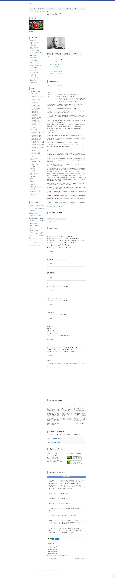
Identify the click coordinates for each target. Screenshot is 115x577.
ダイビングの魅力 (33, 194)
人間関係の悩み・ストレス (37, 162)
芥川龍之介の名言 (33, 57)
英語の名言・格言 (33, 129)
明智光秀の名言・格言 (53, 549)
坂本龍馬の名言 (33, 45)
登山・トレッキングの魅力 (35, 191)
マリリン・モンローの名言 (35, 50)
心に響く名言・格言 (35, 118)
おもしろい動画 (33, 174)
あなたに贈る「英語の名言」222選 (38, 130)
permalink (66, 555)
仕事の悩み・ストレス (36, 161)
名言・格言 (77, 8)
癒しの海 (32, 183)
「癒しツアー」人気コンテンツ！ (56, 73)
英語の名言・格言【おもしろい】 (38, 142)
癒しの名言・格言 (35, 102)
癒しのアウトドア (34, 186)
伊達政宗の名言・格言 (53, 547)
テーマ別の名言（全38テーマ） (57, 438)
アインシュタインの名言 (34, 42)
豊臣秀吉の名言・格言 (53, 551)
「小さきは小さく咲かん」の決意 (35, 233)
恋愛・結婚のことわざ (36, 152)
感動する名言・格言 (35, 120)
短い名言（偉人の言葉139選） (37, 123)
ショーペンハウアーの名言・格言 (79, 558)
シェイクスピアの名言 (34, 58)
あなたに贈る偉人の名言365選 (56, 461)
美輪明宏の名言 (33, 48)
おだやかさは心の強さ (33, 213)
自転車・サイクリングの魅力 (35, 193)
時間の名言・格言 (35, 115)
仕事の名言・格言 (35, 103)
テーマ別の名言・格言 (34, 94)
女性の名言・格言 (35, 112)
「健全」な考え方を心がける (34, 225)
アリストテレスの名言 (34, 72)
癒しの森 (32, 181)
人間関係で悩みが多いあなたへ (35, 223)
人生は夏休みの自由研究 (34, 230)
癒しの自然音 (31, 31)
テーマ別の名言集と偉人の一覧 (56, 71)
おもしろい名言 (34, 126)
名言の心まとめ (33, 159)
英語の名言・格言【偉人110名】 (38, 147)
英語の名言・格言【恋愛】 (37, 135)
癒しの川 (32, 180)
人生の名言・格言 (53, 455)
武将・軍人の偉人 (38, 11)
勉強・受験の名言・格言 (36, 117)
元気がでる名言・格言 (54, 458)
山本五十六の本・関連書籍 (55, 68)
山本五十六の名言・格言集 (55, 64)
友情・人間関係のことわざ (37, 155)
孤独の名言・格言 (35, 114)
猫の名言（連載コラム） (36, 127)
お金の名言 (34, 124)
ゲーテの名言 (32, 79)
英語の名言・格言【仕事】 (37, 138)
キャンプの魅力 (33, 188)
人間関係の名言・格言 (36, 105)
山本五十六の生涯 (53, 61)
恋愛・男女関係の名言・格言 (37, 108)
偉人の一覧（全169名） (55, 442)
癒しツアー (32, 3)
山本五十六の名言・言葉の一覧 (56, 76)
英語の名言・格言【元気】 (37, 136)
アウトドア (61, 8)
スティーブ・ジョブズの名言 (35, 65)
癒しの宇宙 (32, 184)
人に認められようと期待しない (35, 215)
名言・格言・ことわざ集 (35, 91)
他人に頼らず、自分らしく (34, 217)
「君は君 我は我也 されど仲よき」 (36, 211)
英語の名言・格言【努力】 (37, 139)
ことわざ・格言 (33, 148)
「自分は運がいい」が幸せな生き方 (36, 232)
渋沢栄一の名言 (33, 40)
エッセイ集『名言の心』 (54, 457)
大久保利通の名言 (33, 82)
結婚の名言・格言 (35, 111)
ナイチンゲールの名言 (34, 62)
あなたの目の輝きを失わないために (36, 238)
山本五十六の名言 (55, 66)
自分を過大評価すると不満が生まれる (36, 218)
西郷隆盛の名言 (33, 80)
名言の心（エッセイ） (42, 8)
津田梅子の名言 (33, 43)
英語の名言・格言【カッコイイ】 (38, 141)
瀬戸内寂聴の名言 (33, 74)
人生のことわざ (34, 150)
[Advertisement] (66, 25)
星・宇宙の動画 (33, 171)
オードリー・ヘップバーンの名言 (36, 52)
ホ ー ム (33, 8)
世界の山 (32, 178)
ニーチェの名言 (33, 70)
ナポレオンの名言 (33, 55)
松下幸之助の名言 (33, 67)
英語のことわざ (34, 156)
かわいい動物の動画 (34, 173)
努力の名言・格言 (35, 101)
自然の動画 (32, 170)
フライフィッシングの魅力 (35, 190)
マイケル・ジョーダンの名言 (35, 64)
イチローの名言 (33, 75)
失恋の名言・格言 (35, 109)
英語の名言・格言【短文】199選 (38, 132)
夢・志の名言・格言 (35, 106)
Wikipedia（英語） (60, 206)
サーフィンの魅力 (33, 195)
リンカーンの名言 (33, 60)
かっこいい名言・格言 (36, 121)
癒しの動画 (69, 8)
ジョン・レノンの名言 (34, 47)
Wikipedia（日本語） (51, 206)
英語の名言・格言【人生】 (37, 133)
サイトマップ (33, 197)
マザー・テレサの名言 (34, 69)
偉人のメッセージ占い (34, 164)
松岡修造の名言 (33, 53)
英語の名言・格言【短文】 (55, 460)
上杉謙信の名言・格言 (53, 546)
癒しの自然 (52, 8)
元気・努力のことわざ (36, 153)
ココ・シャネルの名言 (34, 77)
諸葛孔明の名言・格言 (53, 553)
